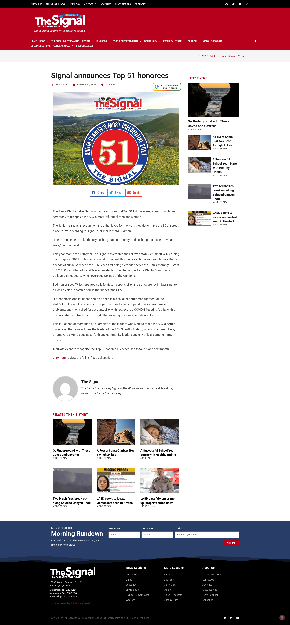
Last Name (147, 528)
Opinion (192, 41)
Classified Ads (123, 4)
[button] (255, 41)
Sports (86, 41)
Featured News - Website (233, 55)
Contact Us (90, 4)
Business (101, 41)
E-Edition (75, 4)
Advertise (105, 4)
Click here (59, 357)
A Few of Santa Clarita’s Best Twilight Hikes (223, 141)
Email (178, 528)
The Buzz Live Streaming (65, 41)
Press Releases (84, 45)
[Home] (197, 55)
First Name (114, 528)
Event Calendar (172, 41)
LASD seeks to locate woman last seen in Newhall (225, 217)
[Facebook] (226, 4)
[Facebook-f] (219, 618)
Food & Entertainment (125, 41)
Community (150, 41)
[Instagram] (246, 4)
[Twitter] (233, 4)
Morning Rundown (56, 4)
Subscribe (36, 4)
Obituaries (140, 4)
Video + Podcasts (212, 41)
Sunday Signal (61, 45)
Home (34, 41)
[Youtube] (240, 4)
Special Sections (41, 45)
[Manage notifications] (282, 617)
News (42, 41)
